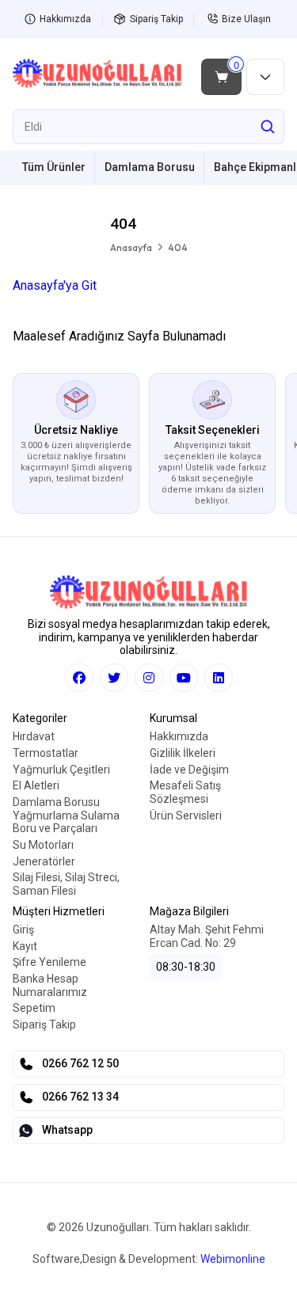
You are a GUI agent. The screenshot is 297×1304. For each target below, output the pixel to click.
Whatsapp (67, 1129)
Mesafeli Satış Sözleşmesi (185, 792)
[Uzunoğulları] (97, 77)
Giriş (23, 929)
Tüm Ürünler (54, 167)
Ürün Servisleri (186, 815)
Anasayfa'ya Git (55, 285)
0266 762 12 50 (80, 1063)
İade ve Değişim (189, 769)
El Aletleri (36, 785)
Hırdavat (34, 736)
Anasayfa (131, 247)
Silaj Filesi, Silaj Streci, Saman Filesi (66, 884)
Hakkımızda (65, 19)
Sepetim (34, 1008)
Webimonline (232, 1259)
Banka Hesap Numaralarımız (50, 985)
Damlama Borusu (150, 167)
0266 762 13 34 (80, 1096)
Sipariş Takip (156, 19)
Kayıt (25, 946)
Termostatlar (45, 753)
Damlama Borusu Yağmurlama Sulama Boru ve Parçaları (66, 815)
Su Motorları (43, 844)
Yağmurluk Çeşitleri (61, 769)
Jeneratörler (44, 861)
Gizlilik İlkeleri (182, 753)
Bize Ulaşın (246, 19)
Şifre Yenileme (49, 962)
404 (178, 247)
